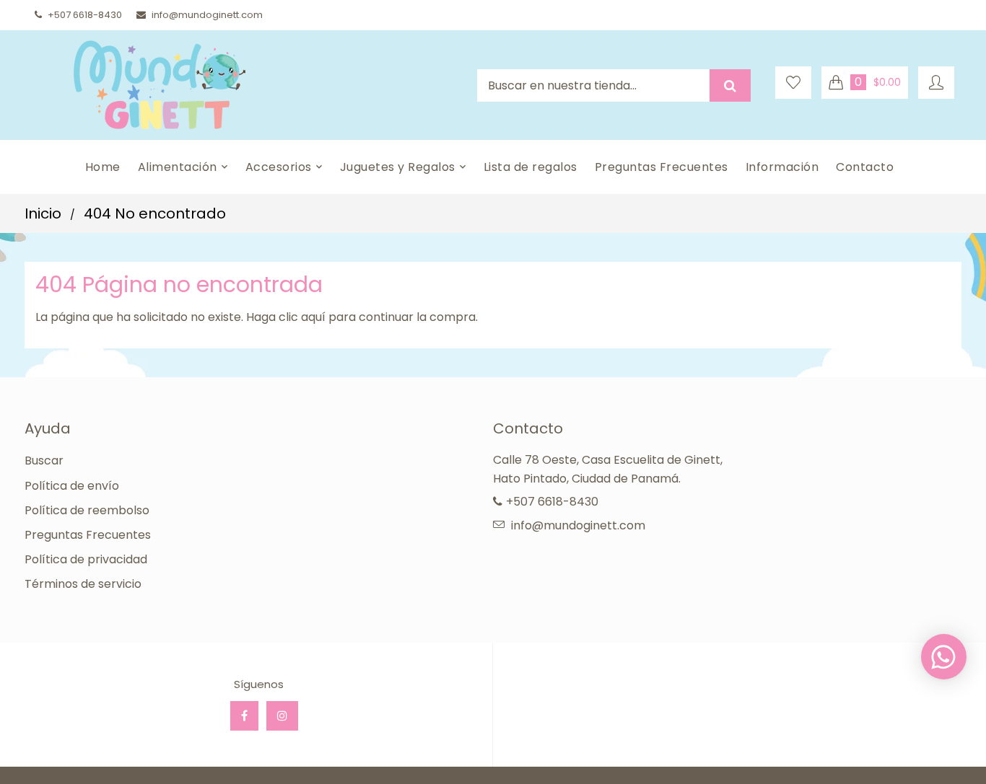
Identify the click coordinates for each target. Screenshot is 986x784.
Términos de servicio (83, 584)
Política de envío (72, 485)
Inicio (43, 213)
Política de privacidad (86, 559)
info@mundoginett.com (207, 15)
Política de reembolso (87, 510)
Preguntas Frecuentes (88, 535)
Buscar (44, 460)
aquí (313, 317)
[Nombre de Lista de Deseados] (793, 82)
